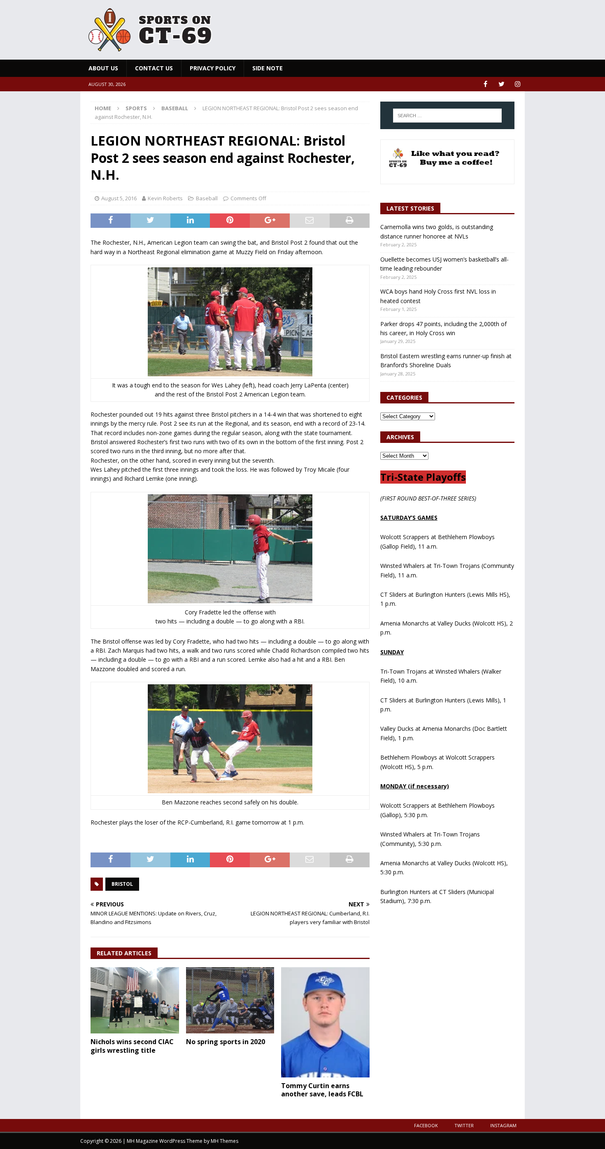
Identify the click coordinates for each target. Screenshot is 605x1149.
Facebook (426, 1125)
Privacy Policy (212, 68)
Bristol (122, 883)
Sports (136, 108)
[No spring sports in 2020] (230, 1000)
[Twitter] (501, 84)
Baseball (207, 198)
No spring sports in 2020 (225, 1041)
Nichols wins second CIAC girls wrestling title (132, 1046)
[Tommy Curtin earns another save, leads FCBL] (325, 1022)
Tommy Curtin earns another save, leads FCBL (322, 1090)
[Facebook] (485, 84)
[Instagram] (517, 84)
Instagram (503, 1125)
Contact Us (154, 68)
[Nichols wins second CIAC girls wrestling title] (135, 1000)
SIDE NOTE (267, 68)
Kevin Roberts (165, 198)
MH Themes (224, 1140)
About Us (103, 68)
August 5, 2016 (119, 198)
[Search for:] (447, 116)
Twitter (464, 1125)
